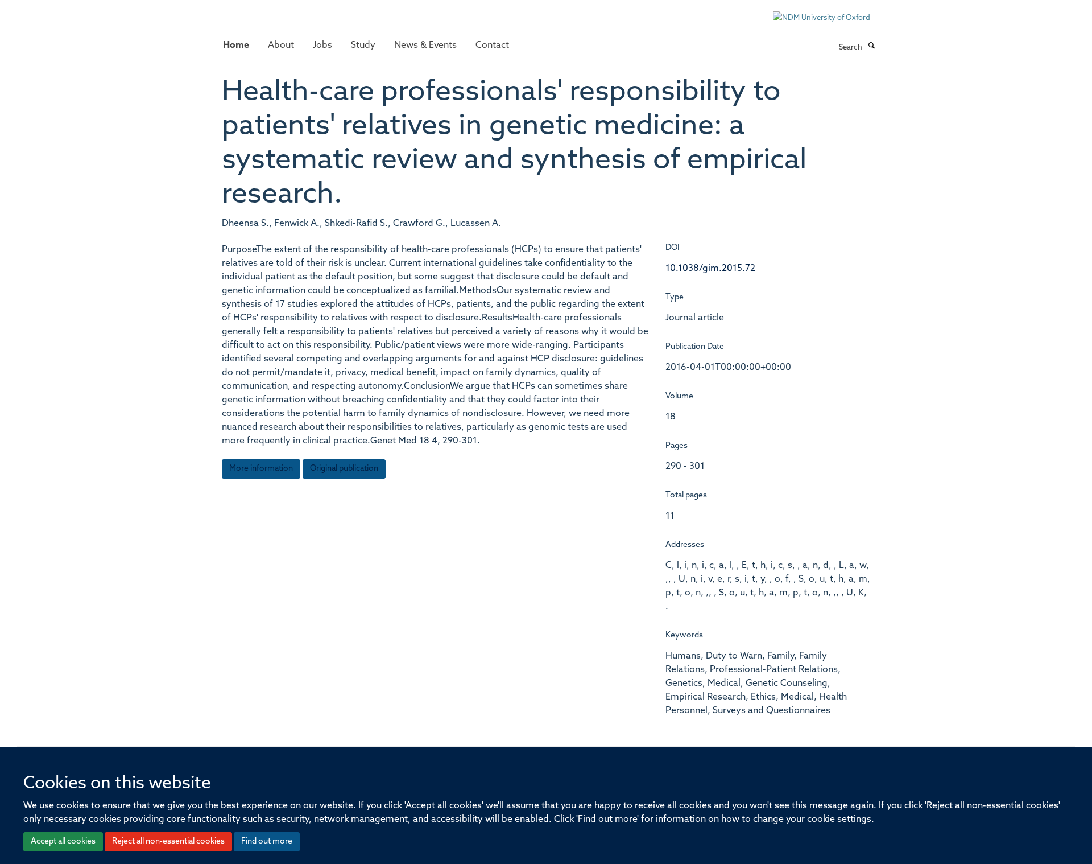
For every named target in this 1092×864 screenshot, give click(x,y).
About (281, 45)
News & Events (425, 45)
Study (363, 45)
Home (236, 45)
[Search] (871, 46)
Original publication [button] (344, 468)
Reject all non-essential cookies (168, 841)
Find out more (266, 841)
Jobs (322, 45)
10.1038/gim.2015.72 (710, 268)
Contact (492, 45)
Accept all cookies (63, 841)
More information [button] (261, 468)
